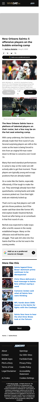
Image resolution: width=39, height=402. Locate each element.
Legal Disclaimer (9, 371)
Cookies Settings (27, 378)
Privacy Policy (25, 363)
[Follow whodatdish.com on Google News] (33, 252)
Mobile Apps (7, 359)
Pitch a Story (7, 363)
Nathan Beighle (11, 49)
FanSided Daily (26, 359)
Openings (24, 351)
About (4, 351)
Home (4, 335)
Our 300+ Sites (26, 355)
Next (30, 92)
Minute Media (14, 383)
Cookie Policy (25, 367)
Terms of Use (7, 367)
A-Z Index (6, 378)
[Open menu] (3, 3)
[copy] (15, 53)
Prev (9, 92)
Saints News (13, 335)
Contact (5, 355)
